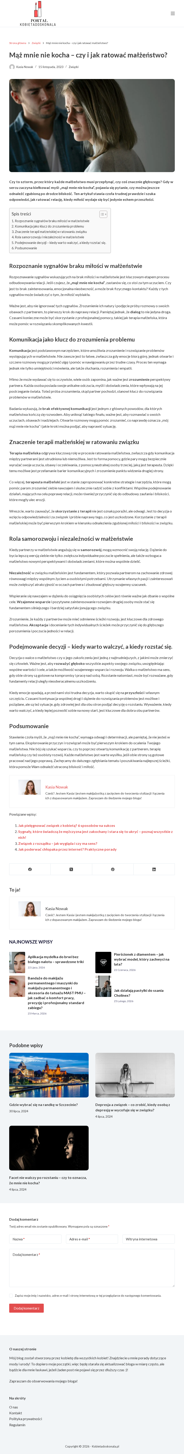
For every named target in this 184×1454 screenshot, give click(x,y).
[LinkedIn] (154, 869)
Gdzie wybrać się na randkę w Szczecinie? (43, 1104)
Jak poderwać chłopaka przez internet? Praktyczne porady (67, 849)
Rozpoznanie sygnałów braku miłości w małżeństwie (52, 221)
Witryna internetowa (141, 1239)
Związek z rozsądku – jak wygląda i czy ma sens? (57, 843)
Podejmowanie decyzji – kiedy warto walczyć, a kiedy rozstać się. (60, 243)
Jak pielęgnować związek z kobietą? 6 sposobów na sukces (66, 825)
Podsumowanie (26, 248)
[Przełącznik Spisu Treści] (101, 214)
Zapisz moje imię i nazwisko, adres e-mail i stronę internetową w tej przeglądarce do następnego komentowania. (88, 1295)
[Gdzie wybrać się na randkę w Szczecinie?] (49, 1075)
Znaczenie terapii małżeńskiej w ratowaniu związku (51, 232)
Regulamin (17, 1425)
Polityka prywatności (25, 1419)
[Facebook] (30, 869)
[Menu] (173, 13)
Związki (74, 67)
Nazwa (19, 1239)
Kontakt (15, 1413)
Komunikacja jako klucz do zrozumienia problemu (49, 226)
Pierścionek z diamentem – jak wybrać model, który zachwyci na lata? (141, 959)
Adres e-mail (79, 1239)
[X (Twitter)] (71, 869)
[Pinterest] (113, 869)
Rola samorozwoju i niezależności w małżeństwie (49, 237)
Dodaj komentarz (26, 1255)
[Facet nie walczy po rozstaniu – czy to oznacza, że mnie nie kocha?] (49, 1148)
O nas (13, 1407)
